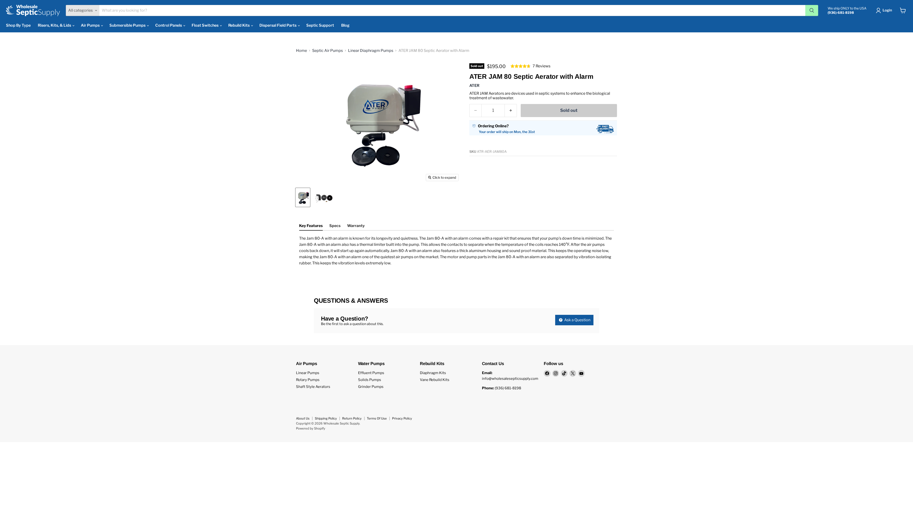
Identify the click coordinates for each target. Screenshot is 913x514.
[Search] (811, 10)
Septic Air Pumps (327, 51)
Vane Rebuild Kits (434, 380)
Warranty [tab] (356, 225)
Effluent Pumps (371, 373)
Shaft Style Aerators (313, 387)
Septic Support (320, 25)
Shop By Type (18, 25)
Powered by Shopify (310, 428)
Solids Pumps (369, 380)
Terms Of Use (377, 418)
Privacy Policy (402, 418)
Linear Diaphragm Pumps (370, 51)
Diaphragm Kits (433, 373)
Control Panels (169, 25)
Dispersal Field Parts (278, 25)
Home (301, 51)
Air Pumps (90, 25)
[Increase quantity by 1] (511, 110)
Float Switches (205, 25)
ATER (474, 85)
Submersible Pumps (127, 25)
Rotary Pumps (308, 380)
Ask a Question (576, 320)
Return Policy (352, 418)
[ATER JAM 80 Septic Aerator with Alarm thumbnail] (303, 197)
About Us (303, 418)
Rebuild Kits (239, 25)
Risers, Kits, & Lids (55, 25)
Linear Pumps (307, 373)
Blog (345, 25)
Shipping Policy (326, 418)
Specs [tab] (334, 225)
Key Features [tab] (311, 225)
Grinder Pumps (371, 387)
